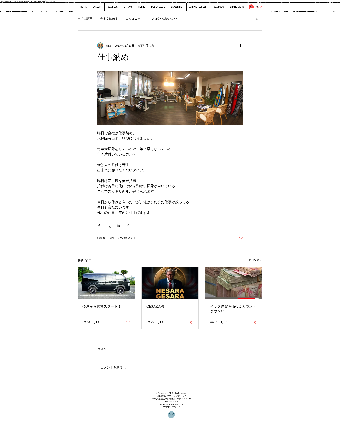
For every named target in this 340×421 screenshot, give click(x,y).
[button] (257, 18)
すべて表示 (255, 260)
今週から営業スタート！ (101, 306)
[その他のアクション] (240, 45)
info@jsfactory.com (171, 406)
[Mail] (171, 414)
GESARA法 (155, 306)
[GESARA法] (170, 283)
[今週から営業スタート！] (106, 283)
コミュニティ (134, 18)
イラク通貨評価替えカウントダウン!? (233, 309)
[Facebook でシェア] (99, 226)
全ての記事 (85, 18)
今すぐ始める (109, 18)
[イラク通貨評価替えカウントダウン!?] (233, 283)
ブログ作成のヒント (164, 18)
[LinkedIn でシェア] (118, 226)
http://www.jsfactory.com (171, 404)
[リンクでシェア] (128, 226)
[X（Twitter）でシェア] (109, 226)
